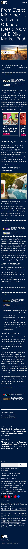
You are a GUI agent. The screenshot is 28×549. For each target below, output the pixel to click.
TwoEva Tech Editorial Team (10, 414)
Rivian (20, 65)
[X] (2, 496)
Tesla (2, 213)
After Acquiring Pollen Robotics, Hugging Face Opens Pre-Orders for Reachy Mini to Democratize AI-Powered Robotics (18, 399)
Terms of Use (12, 473)
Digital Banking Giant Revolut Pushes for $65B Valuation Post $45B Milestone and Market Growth (18, 304)
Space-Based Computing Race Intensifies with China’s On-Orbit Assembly (18, 394)
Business (11, 416)
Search (3, 462)
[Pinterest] (15, 496)
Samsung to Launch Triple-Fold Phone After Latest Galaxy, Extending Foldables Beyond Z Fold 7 (18, 228)
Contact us (4, 473)
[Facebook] (18, 496)
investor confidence (7, 147)
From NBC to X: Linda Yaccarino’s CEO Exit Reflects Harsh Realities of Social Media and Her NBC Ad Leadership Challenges (17, 233)
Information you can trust (8, 478)
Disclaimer (14, 475)
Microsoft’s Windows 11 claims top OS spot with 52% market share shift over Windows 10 (18, 84)
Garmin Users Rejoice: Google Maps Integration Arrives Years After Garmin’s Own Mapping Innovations (18, 80)
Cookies (3, 475)
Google (10, 213)
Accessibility (4, 470)
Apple (22, 211)
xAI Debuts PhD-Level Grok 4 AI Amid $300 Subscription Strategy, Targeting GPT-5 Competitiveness (17, 300)
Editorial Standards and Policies (10, 468)
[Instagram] (9, 496)
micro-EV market (16, 109)
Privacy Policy (21, 473)
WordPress (16, 543)
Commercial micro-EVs (11, 317)
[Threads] (12, 496)
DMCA (8, 475)
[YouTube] (5, 496)
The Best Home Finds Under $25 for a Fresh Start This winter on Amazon (10, 129)
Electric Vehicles (9, 417)
